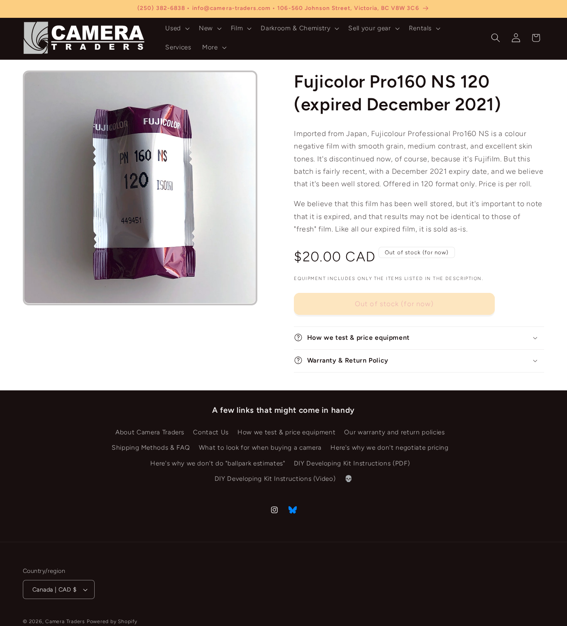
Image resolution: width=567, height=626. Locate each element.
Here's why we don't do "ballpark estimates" (217, 463)
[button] (176, 28)
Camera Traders (65, 621)
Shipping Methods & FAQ (151, 448)
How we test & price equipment (286, 432)
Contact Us (211, 432)
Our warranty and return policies (394, 432)
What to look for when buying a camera (260, 448)
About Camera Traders (149, 432)
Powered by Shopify (112, 621)
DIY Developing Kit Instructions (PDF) (352, 463)
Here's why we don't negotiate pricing (389, 448)
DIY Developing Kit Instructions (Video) (275, 479)
